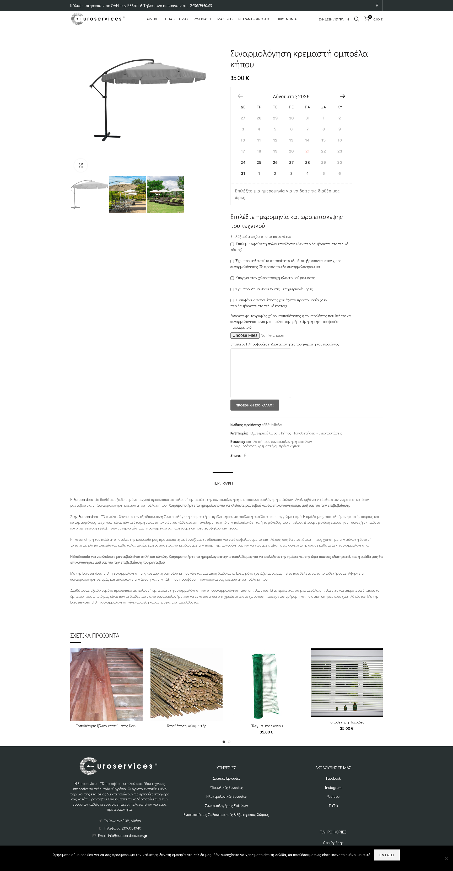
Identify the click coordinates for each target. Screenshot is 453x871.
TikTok (333, 805)
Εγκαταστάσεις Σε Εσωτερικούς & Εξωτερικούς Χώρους (226, 814)
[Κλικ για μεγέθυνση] (80, 165)
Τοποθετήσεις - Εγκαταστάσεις (318, 433)
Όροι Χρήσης (333, 842)
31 (243, 173)
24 (243, 162)
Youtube (333, 796)
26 (275, 162)
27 (291, 162)
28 (307, 162)
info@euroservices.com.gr (127, 835)
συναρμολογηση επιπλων (291, 441)
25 (259, 162)
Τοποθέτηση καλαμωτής (186, 725)
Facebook (333, 778)
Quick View (138, 657)
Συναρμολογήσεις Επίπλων (226, 805)
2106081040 (201, 5)
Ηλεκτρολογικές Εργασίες (226, 796)
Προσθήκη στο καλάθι (255, 405)
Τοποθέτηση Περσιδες (346, 722)
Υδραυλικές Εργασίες (226, 787)
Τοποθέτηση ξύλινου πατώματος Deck (106, 725)
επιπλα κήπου (257, 441)
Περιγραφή (223, 483)
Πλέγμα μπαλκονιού (267, 725)
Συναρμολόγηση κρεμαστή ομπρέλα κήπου (265, 446)
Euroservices (83, 499)
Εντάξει (386, 855)
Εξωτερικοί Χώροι (264, 433)
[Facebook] (377, 5)
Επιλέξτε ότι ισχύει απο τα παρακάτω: (260, 236)
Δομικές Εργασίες (226, 778)
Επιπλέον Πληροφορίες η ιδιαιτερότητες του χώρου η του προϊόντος (284, 344)
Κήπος (286, 433)
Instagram (333, 787)
